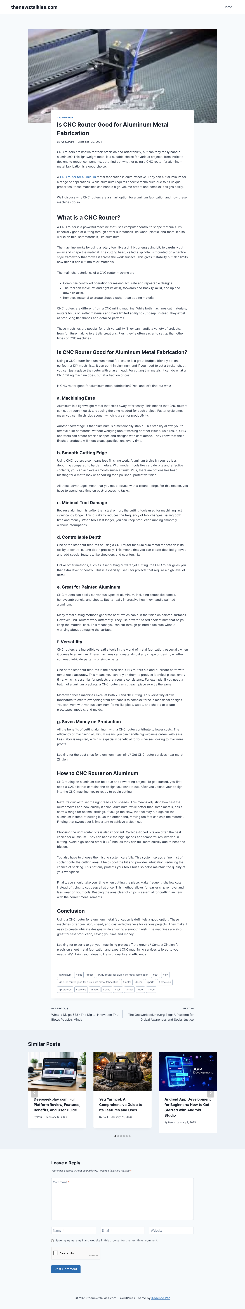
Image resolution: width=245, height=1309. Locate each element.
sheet (95, 989)
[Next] (210, 1093)
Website (156, 1230)
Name (58, 1230)
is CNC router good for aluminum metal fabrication (88, 982)
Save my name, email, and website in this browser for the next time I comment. (106, 1240)
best (89, 974)
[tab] (115, 1136)
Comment (61, 1182)
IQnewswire (67, 141)
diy (165, 974)
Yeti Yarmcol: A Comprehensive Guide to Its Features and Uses (120, 1104)
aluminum (65, 974)
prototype (65, 989)
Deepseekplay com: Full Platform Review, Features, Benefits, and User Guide (57, 1104)
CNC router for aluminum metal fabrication (123, 974)
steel (129, 989)
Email (107, 1230)
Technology (65, 117)
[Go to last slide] (34, 1093)
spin (118, 989)
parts (150, 982)
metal (127, 982)
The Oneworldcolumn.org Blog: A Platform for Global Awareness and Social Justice (161, 1014)
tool (140, 989)
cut (155, 974)
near (138, 982)
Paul (39, 1117)
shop (106, 989)
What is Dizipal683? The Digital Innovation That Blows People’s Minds (85, 1014)
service (81, 989)
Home (227, 7)
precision (165, 982)
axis (79, 974)
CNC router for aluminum (78, 177)
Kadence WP (160, 1298)
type (151, 989)
